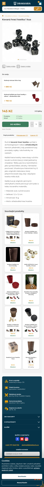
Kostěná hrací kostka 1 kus (13, 358)
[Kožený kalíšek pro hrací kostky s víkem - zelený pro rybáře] (7, 297)
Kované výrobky (24, 16)
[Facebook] (17, 439)
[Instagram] (26, 439)
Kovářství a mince (11, 16)
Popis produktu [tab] (8, 135)
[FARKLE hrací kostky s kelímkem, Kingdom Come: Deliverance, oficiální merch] (18, 237)
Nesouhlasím (22, 483)
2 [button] (19, 59)
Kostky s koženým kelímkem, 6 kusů (13, 325)
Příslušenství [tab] (22, 135)
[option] (22, 42)
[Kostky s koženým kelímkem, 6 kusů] (14, 237)
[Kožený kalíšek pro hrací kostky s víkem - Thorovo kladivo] (18, 297)
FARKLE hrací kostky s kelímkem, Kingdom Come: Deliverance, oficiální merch (13, 234)
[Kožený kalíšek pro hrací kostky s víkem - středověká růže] (14, 297)
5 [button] (24, 59)
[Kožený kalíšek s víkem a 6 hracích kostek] (7, 237)
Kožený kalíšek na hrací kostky (13, 265)
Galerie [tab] (34, 135)
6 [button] (25, 59)
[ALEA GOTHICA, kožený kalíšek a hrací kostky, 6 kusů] (11, 237)
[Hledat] (38, 9)
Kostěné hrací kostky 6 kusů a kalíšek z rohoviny (31, 293)
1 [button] (18, 59)
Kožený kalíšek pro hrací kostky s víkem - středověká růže (13, 293)
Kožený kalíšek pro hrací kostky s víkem (31, 232)
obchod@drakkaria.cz (30, 445)
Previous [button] (4, 42)
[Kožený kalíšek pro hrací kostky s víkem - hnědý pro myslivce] (11, 297)
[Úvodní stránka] (3, 16)
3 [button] (21, 59)
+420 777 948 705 (12, 445)
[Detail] (35, 84)
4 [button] (22, 59)
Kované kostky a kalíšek (31, 358)
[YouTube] (22, 439)
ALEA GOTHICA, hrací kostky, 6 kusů (31, 265)
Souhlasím (22, 476)
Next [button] (39, 42)
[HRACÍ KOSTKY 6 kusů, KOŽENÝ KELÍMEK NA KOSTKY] (32, 361)
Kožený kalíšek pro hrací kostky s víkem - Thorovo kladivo (31, 326)
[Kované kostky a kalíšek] (29, 361)
